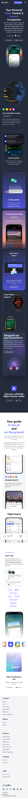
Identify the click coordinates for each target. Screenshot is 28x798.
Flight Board (6, 742)
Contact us (5, 762)
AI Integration (6, 749)
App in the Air (6, 707)
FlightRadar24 (6, 709)
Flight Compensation (8, 752)
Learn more (13, 287)
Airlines (4, 725)
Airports (5, 722)
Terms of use (6, 774)
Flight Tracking (6, 736)
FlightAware (6, 712)
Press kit (5, 760)
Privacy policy (6, 777)
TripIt (4, 704)
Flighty (4, 701)
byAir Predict (6, 744)
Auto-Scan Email (7, 747)
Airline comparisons (8, 714)
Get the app (17, 2)
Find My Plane (6, 739)
